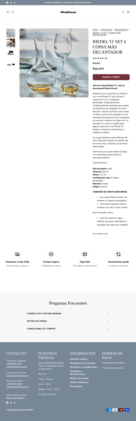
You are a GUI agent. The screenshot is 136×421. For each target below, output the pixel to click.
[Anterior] (38, 3)
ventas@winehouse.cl (16, 366)
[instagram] (11, 2)
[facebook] (7, 2)
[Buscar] (12, 12)
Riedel (96, 63)
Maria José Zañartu (15, 398)
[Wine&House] (68, 12)
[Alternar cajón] (7, 12)
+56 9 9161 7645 (14, 363)
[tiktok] (15, 2)
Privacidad (76, 386)
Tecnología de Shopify (20, 410)
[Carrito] (128, 12)
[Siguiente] (97, 3)
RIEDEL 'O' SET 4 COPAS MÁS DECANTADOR (109, 47)
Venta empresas (79, 382)
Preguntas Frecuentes (82, 363)
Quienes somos (79, 359)
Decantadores (121, 30)
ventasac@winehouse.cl (17, 387)
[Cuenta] (123, 12)
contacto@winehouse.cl (17, 375)
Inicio (95, 30)
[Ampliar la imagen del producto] (54, 63)
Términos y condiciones (83, 367)
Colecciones (106, 30)
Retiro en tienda (79, 378)
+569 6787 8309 (14, 383)
